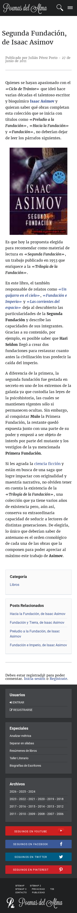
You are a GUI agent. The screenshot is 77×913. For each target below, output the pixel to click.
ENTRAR (18, 702)
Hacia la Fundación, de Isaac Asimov (37, 614)
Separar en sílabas (22, 743)
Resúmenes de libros (23, 750)
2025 (22, 791)
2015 (31, 806)
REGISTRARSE (23, 709)
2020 (41, 798)
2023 (13, 798)
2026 (13, 791)
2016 (22, 806)
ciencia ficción (47, 463)
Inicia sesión (34, 678)
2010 (22, 813)
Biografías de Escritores (25, 765)
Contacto (21, 893)
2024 (31, 791)
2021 (31, 798)
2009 (31, 813)
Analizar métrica (20, 735)
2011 (13, 813)
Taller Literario (19, 758)
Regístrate (58, 678)
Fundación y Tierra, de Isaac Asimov (37, 623)
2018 (60, 798)
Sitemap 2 (35, 886)
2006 (60, 813)
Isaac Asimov (42, 101)
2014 (41, 806)
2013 (50, 806)
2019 (50, 798)
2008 (41, 813)
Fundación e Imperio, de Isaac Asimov (38, 645)
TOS (52, 889)
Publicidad (38, 893)
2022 (22, 798)
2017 (13, 806)
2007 (50, 813)
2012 (60, 806)
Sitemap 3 (21, 889)
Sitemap (20, 886)
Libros (14, 585)
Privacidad (38, 889)
